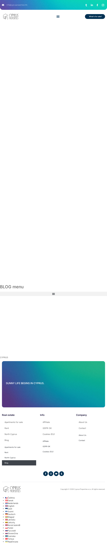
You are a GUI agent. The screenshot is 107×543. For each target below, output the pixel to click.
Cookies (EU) (49, 434)
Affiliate (46, 422)
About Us (83, 422)
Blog (7, 440)
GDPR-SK (47, 428)
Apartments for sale (14, 422)
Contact (82, 428)
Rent (7, 428)
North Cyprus (11, 434)
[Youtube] (56, 473)
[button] (58, 16)
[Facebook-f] (45, 473)
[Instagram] (51, 473)
